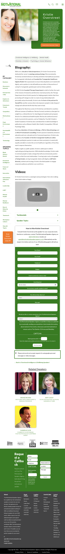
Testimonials (21, 215)
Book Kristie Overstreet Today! (50, 45)
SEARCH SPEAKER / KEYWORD (7, 59)
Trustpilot (13, 528)
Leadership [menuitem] (6, 185)
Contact (46, 497)
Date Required (37, 282)
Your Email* (37, 256)
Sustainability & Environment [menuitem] (6, 133)
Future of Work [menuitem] (5, 168)
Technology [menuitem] (6, 140)
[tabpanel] (37, 191)
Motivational (47, 502)
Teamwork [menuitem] (6, 215)
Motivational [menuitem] (6, 117)
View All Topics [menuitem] (5, 227)
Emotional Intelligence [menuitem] (6, 161)
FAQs (45, 499)
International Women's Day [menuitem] (6, 179)
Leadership (46, 506)
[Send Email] (57, 4)
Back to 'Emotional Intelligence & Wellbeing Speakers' (33, 362)
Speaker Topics (22, 221)
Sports (45, 511)
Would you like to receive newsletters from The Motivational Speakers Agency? (37, 315)
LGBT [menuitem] (4, 190)
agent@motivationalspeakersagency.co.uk (31, 239)
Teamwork (46, 508)
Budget (37, 269)
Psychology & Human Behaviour (41, 61)
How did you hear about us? (37, 294)
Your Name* (37, 250)
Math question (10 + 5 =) (34, 338)
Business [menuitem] (5, 82)
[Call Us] (49, 4)
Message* (37, 302)
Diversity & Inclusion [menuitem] (6, 87)
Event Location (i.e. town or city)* (37, 275)
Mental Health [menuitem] (5, 195)
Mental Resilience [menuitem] (6, 201)
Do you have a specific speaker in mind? (37, 288)
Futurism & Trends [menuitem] (6, 106)
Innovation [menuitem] (6, 173)
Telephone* (37, 263)
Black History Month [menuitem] (5, 154)
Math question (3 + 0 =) (32, 471)
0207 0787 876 (33, 237)
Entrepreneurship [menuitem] (6, 93)
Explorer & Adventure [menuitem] (6, 100)
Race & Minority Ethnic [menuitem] (5, 209)
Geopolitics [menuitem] (6, 111)
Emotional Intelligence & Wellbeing (27, 57)
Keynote (46, 504)
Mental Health (44, 57)
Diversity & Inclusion (22, 61)
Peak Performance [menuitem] (6, 124)
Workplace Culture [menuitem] (6, 220)
